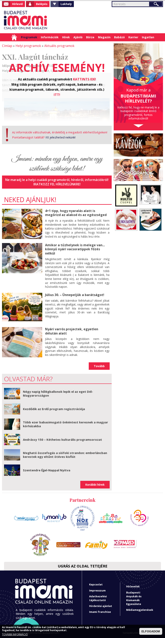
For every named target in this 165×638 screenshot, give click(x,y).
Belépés (41, 4)
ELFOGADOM (150, 631)
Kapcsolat (96, 584)
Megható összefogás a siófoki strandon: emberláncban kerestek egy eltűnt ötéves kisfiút (65, 455)
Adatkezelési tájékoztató (98, 598)
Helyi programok (28, 46)
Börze (90, 37)
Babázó (119, 37)
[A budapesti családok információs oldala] (25, 20)
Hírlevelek (133, 586)
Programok (29, 37)
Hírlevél (17, 4)
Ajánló (77, 37)
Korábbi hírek (95, 484)
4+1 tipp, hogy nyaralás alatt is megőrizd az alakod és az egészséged (76, 213)
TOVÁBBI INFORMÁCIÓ (15, 634)
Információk (50, 37)
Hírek (66, 37)
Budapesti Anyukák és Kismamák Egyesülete (133, 598)
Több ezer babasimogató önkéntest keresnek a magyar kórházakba (65, 424)
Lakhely (66, 4)
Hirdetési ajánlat (100, 606)
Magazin (104, 37)
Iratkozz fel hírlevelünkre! (56, 184)
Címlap (14, 37)
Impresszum (97, 590)
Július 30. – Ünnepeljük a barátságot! (74, 295)
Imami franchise (100, 612)
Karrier (133, 37)
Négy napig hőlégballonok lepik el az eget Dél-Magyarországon (58, 394)
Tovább (99, 366)
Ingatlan (148, 37)
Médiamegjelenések (139, 610)
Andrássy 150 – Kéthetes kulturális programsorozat (62, 439)
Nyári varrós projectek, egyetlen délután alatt (71, 331)
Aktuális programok (59, 46)
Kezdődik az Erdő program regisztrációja (54, 409)
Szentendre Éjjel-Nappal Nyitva (46, 470)
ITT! (57, 94)
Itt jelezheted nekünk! (60, 137)
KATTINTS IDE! (84, 79)
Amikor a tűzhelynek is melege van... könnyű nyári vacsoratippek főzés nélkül (75, 249)
